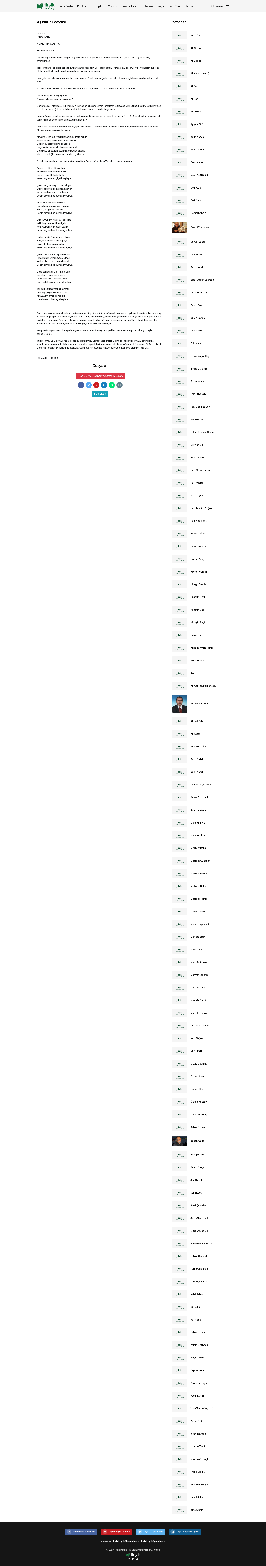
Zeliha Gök (196, 1421)
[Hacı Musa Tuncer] (179, 470)
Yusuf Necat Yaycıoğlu (202, 1408)
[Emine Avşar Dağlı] (179, 356)
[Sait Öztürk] (179, 1180)
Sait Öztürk (196, 1180)
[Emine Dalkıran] (179, 369)
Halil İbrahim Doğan (201, 508)
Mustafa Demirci (199, 1000)
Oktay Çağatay (198, 1063)
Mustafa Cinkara (199, 974)
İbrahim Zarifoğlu (199, 1459)
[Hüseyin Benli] (179, 597)
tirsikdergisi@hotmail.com (126, 1541)
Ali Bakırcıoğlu (198, 746)
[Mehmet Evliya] (179, 873)
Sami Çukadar (198, 1205)
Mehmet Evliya (198, 873)
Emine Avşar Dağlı (200, 356)
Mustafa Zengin (198, 1013)
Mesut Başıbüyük (199, 924)
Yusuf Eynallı (197, 1395)
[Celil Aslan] (179, 188)
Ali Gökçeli (196, 60)
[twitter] (150, 1532)
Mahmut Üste (197, 835)
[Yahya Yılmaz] (179, 1332)
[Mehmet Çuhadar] (179, 861)
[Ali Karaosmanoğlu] (179, 74)
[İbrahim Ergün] (179, 1434)
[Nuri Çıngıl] (179, 1051)
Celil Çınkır (196, 200)
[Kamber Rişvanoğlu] (179, 785)
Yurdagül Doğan (199, 1383)
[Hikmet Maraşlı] (179, 572)
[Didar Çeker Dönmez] (179, 280)
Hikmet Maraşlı (198, 571)
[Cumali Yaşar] (179, 242)
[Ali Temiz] (179, 86)
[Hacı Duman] (179, 458)
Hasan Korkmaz (199, 546)
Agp (192, 673)
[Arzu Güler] (179, 112)
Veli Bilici (195, 1306)
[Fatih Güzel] (179, 419)
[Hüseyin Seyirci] (179, 622)
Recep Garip (197, 1140)
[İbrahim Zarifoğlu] (179, 1459)
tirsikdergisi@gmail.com (153, 1541)
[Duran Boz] (179, 305)
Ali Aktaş (195, 733)
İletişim (190, 6)
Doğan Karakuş (198, 292)
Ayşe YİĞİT (196, 124)
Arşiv (161, 6)
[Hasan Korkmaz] (179, 546)
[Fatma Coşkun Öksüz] (179, 432)
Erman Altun (197, 381)
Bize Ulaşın (100, 393)
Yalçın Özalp (197, 1357)
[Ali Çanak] (179, 48)
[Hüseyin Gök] (179, 610)
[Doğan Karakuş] (179, 293)
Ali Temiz (195, 86)
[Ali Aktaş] (179, 734)
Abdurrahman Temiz (201, 647)
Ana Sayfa (66, 6)
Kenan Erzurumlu (199, 797)
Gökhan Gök (197, 444)
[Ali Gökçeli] (179, 61)
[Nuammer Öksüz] (179, 1026)
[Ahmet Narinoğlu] (179, 704)
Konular (149, 6)
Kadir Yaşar (196, 771)
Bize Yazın (175, 6)
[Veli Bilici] (179, 1307)
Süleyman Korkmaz (201, 1243)
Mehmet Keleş (198, 886)
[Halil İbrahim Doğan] (179, 508)
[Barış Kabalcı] (179, 137)
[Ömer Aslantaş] (179, 1114)
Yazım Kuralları (131, 6)
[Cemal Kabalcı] (179, 213)
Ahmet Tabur (197, 721)
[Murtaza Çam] (179, 937)
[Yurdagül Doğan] (179, 1383)
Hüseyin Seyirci (198, 622)
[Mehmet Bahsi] (179, 848)
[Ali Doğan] (179, 35)
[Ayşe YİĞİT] (179, 124)
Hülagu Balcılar (198, 584)
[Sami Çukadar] (179, 1205)
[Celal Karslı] (179, 162)
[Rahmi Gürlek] (179, 1127)
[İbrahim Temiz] (179, 1446)
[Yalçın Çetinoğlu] (179, 1345)
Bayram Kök (197, 149)
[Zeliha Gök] (179, 1421)
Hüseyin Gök (197, 609)
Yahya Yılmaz (197, 1332)
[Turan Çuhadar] (179, 1282)
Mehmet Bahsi (198, 847)
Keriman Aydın (198, 810)
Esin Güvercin (198, 393)
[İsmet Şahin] (179, 1510)
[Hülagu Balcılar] (179, 584)
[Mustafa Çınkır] (179, 988)
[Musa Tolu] (179, 950)
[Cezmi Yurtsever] (179, 227)
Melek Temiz (197, 911)
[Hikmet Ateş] (179, 559)
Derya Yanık (197, 267)
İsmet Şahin (196, 1509)
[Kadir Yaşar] (179, 772)
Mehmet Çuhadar (200, 860)
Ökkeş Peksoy (198, 1101)
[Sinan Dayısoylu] (179, 1231)
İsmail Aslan (196, 1497)
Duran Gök (196, 330)
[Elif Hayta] (179, 343)
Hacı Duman (197, 457)
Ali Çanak (195, 48)
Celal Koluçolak (199, 174)
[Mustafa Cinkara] (179, 975)
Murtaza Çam (197, 936)
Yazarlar (113, 6)
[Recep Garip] (179, 1141)
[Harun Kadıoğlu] (179, 521)
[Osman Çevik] (179, 1089)
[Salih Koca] (179, 1193)
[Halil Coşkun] (179, 496)
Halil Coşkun (197, 495)
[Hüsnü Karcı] (179, 635)
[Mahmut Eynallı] (179, 823)
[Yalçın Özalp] (179, 1358)
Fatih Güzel (196, 419)
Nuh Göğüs (196, 1038)
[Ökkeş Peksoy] (179, 1102)
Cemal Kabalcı (198, 212)
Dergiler (98, 6)
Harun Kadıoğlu (198, 520)
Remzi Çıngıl (197, 1167)
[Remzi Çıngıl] (179, 1167)
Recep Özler (197, 1154)
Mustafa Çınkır (198, 987)
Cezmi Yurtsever (199, 227)
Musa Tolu (196, 949)
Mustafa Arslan (198, 962)
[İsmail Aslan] (179, 1497)
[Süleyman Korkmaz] (179, 1243)
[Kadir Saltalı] (179, 759)
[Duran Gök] (179, 331)
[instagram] (185, 1532)
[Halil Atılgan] (179, 483)
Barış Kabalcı (197, 136)
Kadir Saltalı (196, 759)
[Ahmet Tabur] (179, 721)
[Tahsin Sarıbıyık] (179, 1256)
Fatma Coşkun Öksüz (202, 432)
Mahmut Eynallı (198, 822)
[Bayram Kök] (179, 150)
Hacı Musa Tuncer (200, 470)
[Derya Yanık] (179, 267)
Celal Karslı (196, 162)
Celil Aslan (196, 187)
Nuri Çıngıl (196, 1050)
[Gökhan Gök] (179, 445)
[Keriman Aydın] (179, 810)
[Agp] (179, 673)
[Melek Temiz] (179, 912)
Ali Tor (194, 98)
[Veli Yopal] (179, 1320)
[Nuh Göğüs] (179, 1038)
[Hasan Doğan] (179, 534)
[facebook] (81, 1532)
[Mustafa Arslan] (179, 962)
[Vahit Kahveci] (179, 1294)
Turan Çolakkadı (199, 1268)
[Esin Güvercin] (179, 394)
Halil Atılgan (196, 482)
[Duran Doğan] (179, 318)
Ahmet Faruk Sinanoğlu (203, 685)
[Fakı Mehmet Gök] (179, 407)
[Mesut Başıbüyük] (179, 924)
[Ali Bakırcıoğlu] (179, 747)
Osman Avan (197, 1076)
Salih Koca (196, 1192)
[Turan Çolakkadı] (179, 1269)
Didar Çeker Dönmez (202, 279)
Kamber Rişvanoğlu (201, 784)
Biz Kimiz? (83, 6)
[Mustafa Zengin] (179, 1013)
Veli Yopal (195, 1319)
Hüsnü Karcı (197, 635)
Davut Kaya (196, 254)
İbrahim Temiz (198, 1446)
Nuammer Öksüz (199, 1025)
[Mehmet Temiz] (179, 899)
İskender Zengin (199, 1484)
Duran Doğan (197, 317)
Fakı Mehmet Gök (200, 406)
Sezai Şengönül (199, 1218)
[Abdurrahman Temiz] (179, 648)
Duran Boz (196, 305)
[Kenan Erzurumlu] (179, 797)
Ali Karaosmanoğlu (200, 73)
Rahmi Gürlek (197, 1127)
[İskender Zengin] (179, 1484)
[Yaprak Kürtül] (179, 1370)
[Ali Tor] (179, 99)
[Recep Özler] (179, 1155)
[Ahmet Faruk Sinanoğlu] (179, 686)
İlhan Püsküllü (197, 1471)
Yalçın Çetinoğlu (199, 1344)
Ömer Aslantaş (198, 1114)
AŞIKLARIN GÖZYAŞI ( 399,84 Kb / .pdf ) (100, 376)
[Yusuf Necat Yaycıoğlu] (179, 1408)
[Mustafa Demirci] (179, 1000)
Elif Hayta (195, 343)
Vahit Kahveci (197, 1294)
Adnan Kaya (197, 660)
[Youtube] (116, 1532)
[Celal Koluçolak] (179, 175)
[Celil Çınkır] (179, 200)
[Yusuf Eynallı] (179, 1396)
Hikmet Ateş (197, 559)
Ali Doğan (195, 35)
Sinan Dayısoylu (199, 1230)
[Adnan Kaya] (179, 660)
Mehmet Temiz (198, 898)
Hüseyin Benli (197, 596)
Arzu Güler (196, 111)
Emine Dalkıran (198, 368)
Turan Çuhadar (198, 1281)
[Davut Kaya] (179, 255)
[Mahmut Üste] (179, 835)
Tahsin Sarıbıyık (199, 1256)
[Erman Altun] (179, 381)
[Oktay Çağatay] (179, 1064)
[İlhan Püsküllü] (179, 1472)
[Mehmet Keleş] (179, 886)
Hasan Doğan (197, 533)
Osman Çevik (197, 1089)
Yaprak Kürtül (197, 1370)
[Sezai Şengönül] (179, 1218)
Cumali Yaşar (197, 241)
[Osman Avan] (179, 1076)
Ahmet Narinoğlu (199, 703)
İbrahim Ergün (198, 1433)
